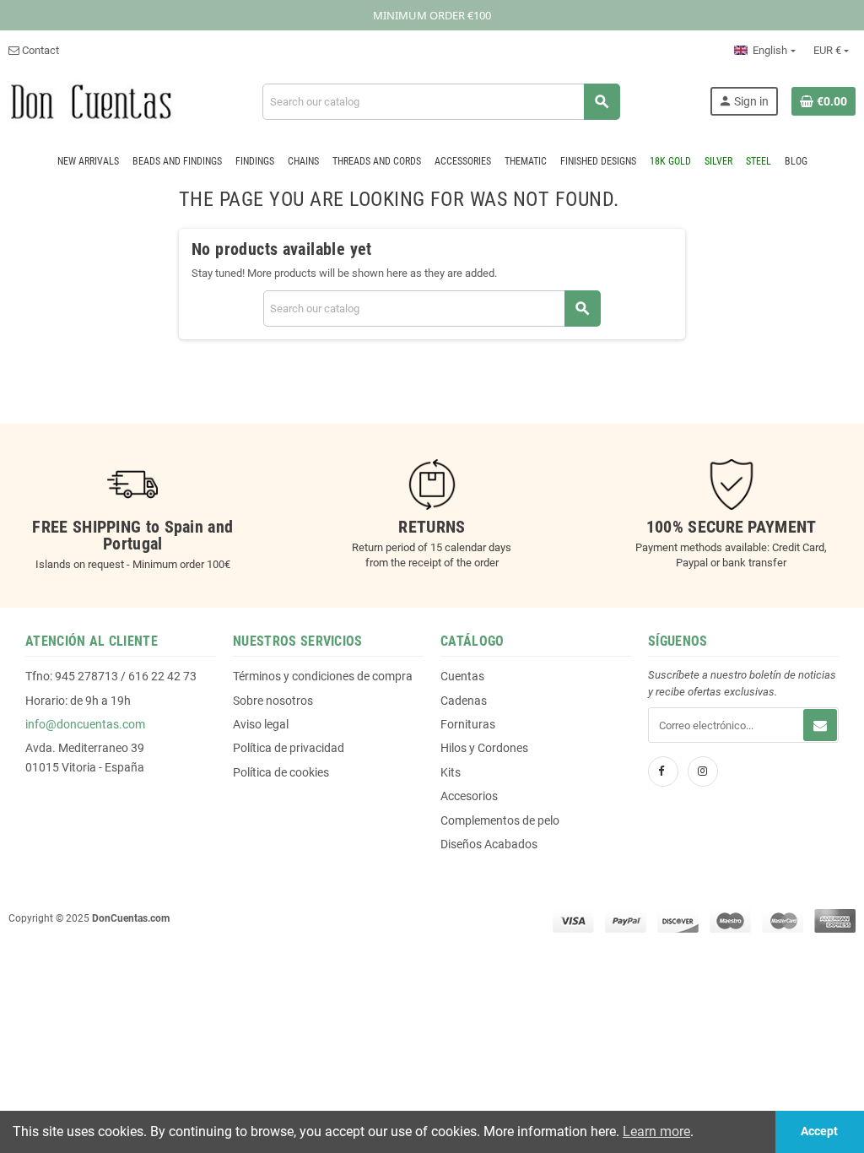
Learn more (656, 1131)
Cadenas (463, 700)
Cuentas (462, 676)
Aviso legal (261, 724)
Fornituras (467, 724)
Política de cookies (281, 772)
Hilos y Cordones (484, 748)
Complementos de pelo (499, 820)
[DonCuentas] (90, 101)
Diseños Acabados (488, 844)
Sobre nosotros (273, 700)
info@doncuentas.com (85, 724)
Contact (39, 50)
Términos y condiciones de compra (323, 676)
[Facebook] (663, 771)
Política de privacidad (288, 748)
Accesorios (469, 796)
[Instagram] (703, 771)
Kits (450, 772)
